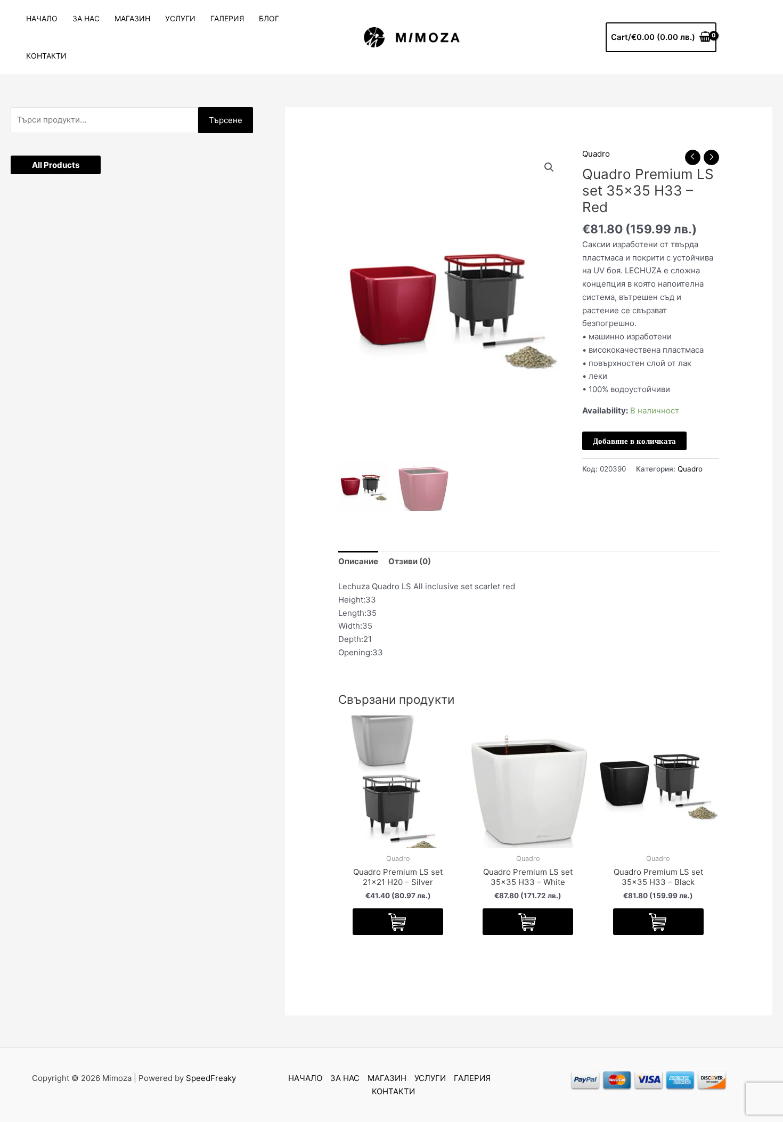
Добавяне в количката (634, 441)
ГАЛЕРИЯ (227, 18)
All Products (55, 165)
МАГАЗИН (132, 18)
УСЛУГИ (180, 18)
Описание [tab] (358, 561)
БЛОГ (269, 18)
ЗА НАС (86, 18)
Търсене (225, 120)
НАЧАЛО (42, 18)
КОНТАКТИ (46, 55)
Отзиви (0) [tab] (409, 561)
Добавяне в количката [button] (398, 921)
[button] (549, 167)
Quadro (596, 154)
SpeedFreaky (211, 1078)
